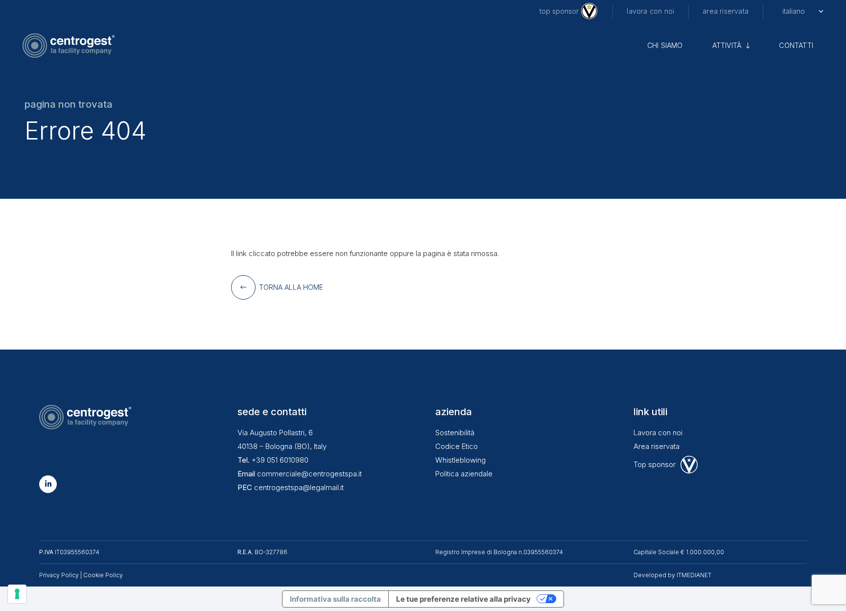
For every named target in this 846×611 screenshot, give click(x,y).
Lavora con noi (658, 432)
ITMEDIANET (694, 575)
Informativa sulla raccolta (335, 599)
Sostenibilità (454, 432)
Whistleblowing (460, 460)
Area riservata (657, 446)
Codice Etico (456, 446)
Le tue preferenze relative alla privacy (463, 599)
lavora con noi (650, 11)
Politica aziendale (464, 473)
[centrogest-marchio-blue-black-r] (69, 45)
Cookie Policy (103, 575)
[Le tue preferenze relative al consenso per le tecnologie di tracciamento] (17, 594)
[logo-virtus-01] (589, 11)
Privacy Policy (59, 575)
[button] (745, 45)
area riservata (726, 11)
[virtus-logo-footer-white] (689, 464)
